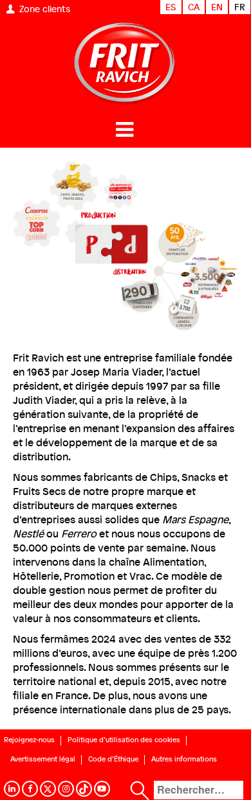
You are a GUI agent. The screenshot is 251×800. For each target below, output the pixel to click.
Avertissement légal (42, 759)
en (217, 7)
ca (194, 7)
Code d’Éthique (113, 759)
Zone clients (44, 9)
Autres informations (184, 759)
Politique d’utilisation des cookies (124, 740)
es (170, 7)
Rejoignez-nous (29, 740)
